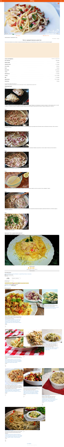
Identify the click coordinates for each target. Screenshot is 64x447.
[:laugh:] (24, 283)
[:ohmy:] (8, 283)
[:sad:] (7, 283)
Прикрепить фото (8, 285)
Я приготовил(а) (32, 270)
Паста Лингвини (7, 60)
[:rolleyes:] (16, 283)
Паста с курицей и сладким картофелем (11, 384)
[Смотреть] (32, 250)
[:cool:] (12, 283)
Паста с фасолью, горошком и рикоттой (48, 304)
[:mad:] (15, 283)
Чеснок (6, 71)
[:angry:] (27, 283)
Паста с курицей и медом (46, 395)
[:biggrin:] (28, 283)
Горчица (6, 75)
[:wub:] (13, 283)
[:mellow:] (25, 283)
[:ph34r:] (18, 283)
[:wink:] (5, 283)
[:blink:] (23, 283)
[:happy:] (11, 283)
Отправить (14, 285)
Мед (5, 77)
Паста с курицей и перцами (9, 430)
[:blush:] (17, 283)
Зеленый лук (7, 81)
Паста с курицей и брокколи (9, 355)
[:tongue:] (26, 283)
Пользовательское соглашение (32, 444)
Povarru (58, 38)
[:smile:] (14, 283)
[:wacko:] (6, 283)
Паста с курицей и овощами (27, 421)
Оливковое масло (8, 64)
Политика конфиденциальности (32, 445)
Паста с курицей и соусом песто (10, 315)
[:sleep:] (9, 283)
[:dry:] (10, 283)
